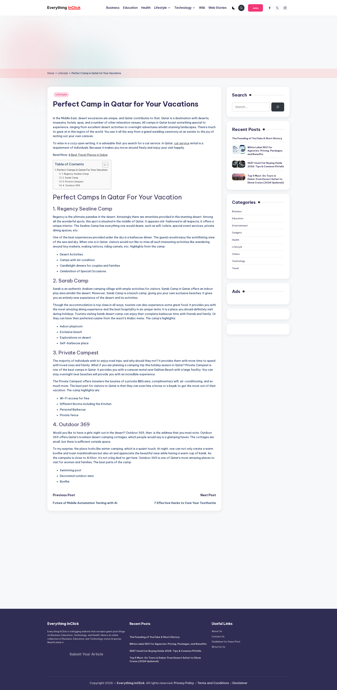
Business (237, 211)
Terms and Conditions (213, 683)
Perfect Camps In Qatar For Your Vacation (82, 169)
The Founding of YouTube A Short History (257, 138)
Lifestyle (63, 73)
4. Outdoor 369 (71, 185)
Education (237, 218)
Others (236, 254)
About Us (217, 631)
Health (235, 239)
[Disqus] (134, 555)
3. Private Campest (73, 181)
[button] (255, 8)
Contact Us (218, 636)
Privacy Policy (184, 683)
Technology (238, 261)
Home (50, 73)
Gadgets (237, 232)
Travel (235, 268)
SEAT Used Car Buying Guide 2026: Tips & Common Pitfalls (265, 164)
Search (239, 95)
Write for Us (218, 646)
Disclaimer (239, 683)
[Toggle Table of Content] (104, 165)
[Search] (277, 107)
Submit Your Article (86, 654)
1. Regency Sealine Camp (75, 173)
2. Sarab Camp (70, 177)
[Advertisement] (168, 42)
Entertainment (240, 225)
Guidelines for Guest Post (226, 641)
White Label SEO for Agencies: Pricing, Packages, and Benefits (265, 151)
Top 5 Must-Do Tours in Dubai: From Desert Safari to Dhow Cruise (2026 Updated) (265, 179)
